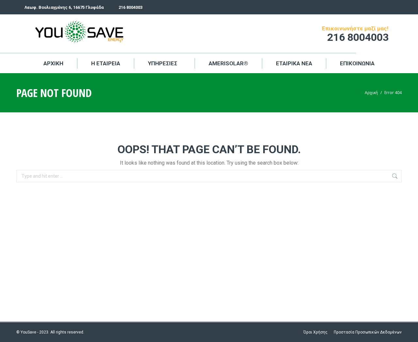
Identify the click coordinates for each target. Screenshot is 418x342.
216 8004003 (130, 7)
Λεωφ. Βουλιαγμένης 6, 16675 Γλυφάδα (64, 7)
